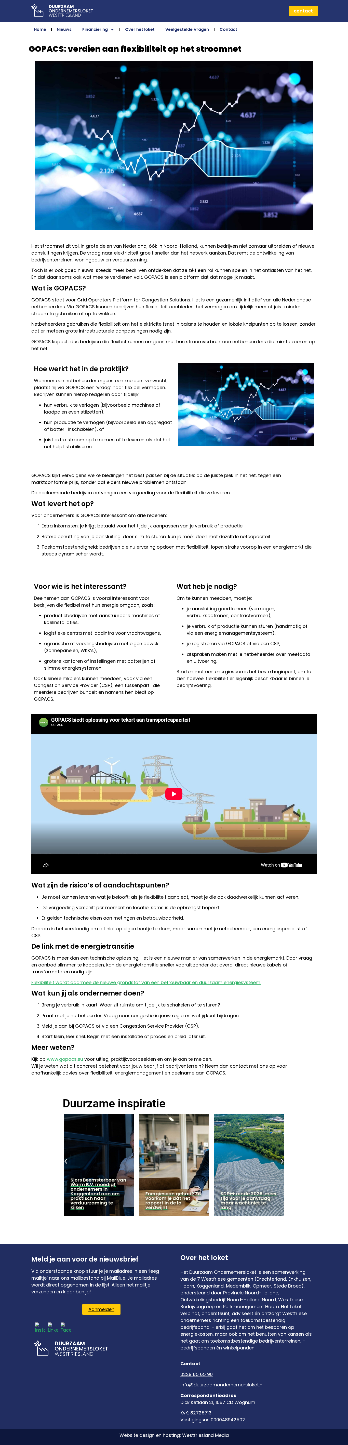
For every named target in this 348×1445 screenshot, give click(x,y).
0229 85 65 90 (196, 1374)
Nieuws (64, 29)
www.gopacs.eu (65, 1059)
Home (40, 29)
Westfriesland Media (205, 1435)
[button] (66, 1161)
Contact (228, 29)
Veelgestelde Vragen (187, 29)
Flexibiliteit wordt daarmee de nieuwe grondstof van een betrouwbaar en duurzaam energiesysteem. (146, 982)
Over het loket (140, 29)
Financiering (95, 29)
